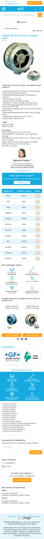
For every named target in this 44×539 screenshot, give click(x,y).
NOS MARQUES (8, 347)
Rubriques (23, 22)
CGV (19, 518)
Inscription (36, 452)
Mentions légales (34, 516)
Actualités (12, 516)
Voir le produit (11, 335)
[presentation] (3, 357)
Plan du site (21, 516)
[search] (20, 15)
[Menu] (4, 9)
